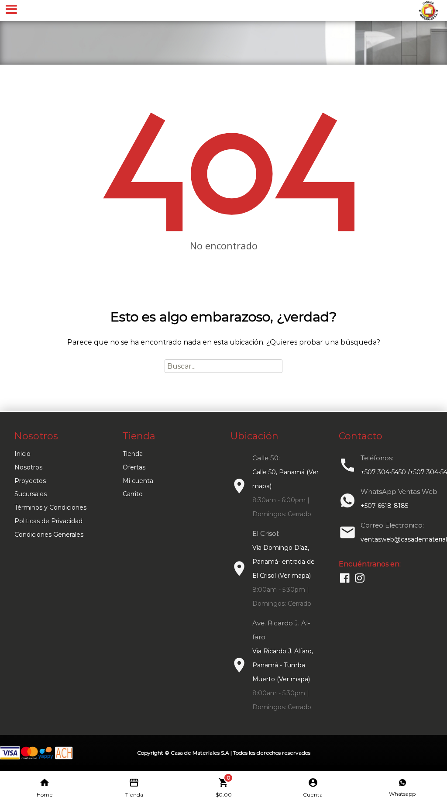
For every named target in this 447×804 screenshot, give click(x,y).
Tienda (133, 454)
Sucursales (30, 494)
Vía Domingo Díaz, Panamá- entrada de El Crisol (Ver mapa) (283, 562)
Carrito (133, 494)
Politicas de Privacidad (48, 521)
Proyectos (30, 481)
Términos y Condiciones (50, 507)
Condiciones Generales (48, 534)
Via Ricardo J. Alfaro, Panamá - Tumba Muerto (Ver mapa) (282, 665)
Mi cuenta (138, 481)
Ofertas (134, 467)
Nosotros (28, 467)
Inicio (22, 454)
